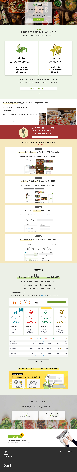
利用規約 (5, 452)
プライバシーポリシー (7, 454)
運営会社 (5, 451)
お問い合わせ (43, 295)
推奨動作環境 (6, 458)
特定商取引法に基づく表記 (8, 456)
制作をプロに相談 (38, 93)
